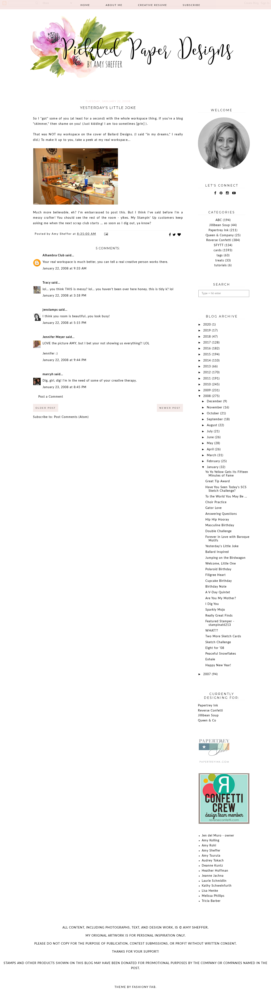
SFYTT (219, 245)
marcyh (48, 374)
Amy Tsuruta (211, 855)
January (213, 467)
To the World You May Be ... (226, 496)
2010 (207, 384)
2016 (207, 348)
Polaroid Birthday (218, 569)
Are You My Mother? (220, 598)
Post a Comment (50, 396)
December (215, 401)
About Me (114, 5)
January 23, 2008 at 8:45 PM (64, 387)
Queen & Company (220, 235)
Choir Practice (216, 502)
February (214, 461)
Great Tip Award (217, 481)
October (213, 413)
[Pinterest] (221, 193)
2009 (207, 390)
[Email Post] (106, 234)
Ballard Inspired (217, 552)
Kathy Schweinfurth (217, 885)
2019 (207, 330)
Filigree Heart (215, 575)
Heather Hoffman (215, 870)
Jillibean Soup (219, 225)
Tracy (47, 282)
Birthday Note (216, 586)
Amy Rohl (209, 845)
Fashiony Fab (144, 987)
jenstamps (50, 309)
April (211, 449)
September (215, 419)
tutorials (220, 265)
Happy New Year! (218, 665)
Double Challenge (218, 531)
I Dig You (212, 604)
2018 (207, 336)
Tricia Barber (211, 901)
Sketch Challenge (218, 642)
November (215, 407)
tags (220, 255)
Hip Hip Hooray (217, 519)
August (212, 425)
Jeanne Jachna (213, 875)
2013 (207, 366)
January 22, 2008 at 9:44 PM (64, 360)
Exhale (210, 659)
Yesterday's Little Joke (222, 546)
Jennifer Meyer (54, 337)
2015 (207, 354)
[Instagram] (227, 193)
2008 (207, 396)
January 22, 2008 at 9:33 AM (65, 268)
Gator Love (213, 508)
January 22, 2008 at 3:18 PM (64, 295)
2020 (207, 324)
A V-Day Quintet (217, 592)
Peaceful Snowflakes (220, 653)
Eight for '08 (214, 648)
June (211, 437)
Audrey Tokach (213, 860)
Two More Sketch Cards (223, 636)
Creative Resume (152, 5)
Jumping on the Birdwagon (225, 557)
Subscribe (191, 5)
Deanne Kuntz (212, 865)
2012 (207, 372)
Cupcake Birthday (218, 581)
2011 (207, 378)
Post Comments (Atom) (71, 417)
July (210, 431)
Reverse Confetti (218, 240)
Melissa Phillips (213, 895)
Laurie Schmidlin (214, 880)
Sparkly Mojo (215, 609)
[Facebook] (215, 193)
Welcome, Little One (220, 563)
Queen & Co (207, 720)
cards (218, 250)
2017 (207, 342)
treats (219, 260)
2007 (207, 674)
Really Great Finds (219, 615)
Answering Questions (221, 513)
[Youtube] (234, 193)
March (212, 455)
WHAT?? (211, 630)
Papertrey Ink (219, 230)
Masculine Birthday (219, 525)
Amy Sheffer (211, 850)
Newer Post (169, 408)
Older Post (46, 408)
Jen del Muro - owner (218, 835)
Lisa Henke (210, 890)
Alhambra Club (54, 255)
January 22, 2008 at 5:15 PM (64, 322)
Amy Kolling (210, 840)
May (210, 443)
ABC (219, 220)
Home (85, 5)
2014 (207, 360)
